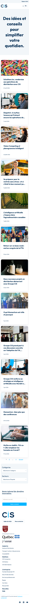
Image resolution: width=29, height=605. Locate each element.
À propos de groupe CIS (8, 571)
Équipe (4, 580)
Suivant (21, 459)
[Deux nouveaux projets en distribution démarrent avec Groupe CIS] (14, 275)
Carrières (4, 583)
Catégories (6, 467)
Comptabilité (5, 554)
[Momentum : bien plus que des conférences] (14, 408)
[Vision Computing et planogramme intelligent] (14, 142)
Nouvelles (5, 589)
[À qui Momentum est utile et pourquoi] (14, 308)
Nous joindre (5, 585)
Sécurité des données (8, 574)
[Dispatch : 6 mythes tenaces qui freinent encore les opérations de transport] (14, 109)
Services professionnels (8, 577)
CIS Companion (6, 559)
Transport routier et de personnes (11, 551)
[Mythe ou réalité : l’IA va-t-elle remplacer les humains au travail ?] (14, 441)
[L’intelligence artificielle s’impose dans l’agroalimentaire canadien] (14, 209)
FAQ (3, 591)
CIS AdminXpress (6, 564)
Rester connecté (14, 504)
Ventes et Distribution (8, 548)
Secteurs (5, 476)
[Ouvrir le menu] (23, 6)
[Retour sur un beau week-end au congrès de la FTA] (14, 242)
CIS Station (5, 562)
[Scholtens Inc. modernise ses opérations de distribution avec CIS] (14, 76)
